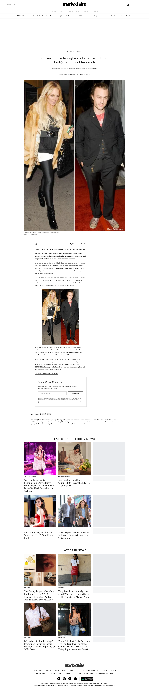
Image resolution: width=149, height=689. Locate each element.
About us (69, 673)
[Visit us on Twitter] (58, 678)
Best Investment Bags (91, 16)
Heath (66, 268)
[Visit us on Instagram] (64, 678)
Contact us (74, 670)
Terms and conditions (90, 670)
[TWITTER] (43, 414)
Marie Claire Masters (48, 16)
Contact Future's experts (56, 670)
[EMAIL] (50, 414)
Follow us (74, 243)
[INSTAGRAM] (45, 414)
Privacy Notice (41, 399)
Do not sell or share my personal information (95, 673)
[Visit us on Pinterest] (75, 678)
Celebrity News (74, 51)
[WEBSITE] (48, 414)
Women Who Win (126, 16)
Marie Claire (64, 74)
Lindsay (51, 359)
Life (77, 11)
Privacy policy (41, 673)
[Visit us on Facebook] (69, 678)
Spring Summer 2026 (63, 16)
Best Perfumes (104, 16)
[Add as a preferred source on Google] (98, 679)
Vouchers (94, 11)
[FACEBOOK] (40, 414)
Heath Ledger (69, 256)
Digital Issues (115, 16)
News (88, 74)
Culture (85, 11)
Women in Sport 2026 (33, 16)
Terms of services (57, 398)
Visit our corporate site (100, 683)
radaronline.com (45, 265)
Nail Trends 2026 (77, 16)
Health (70, 11)
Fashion (54, 11)
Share (39, 243)
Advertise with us (109, 670)
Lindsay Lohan (77, 253)
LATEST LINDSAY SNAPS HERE (46, 374)
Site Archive (37, 670)
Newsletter (83, 243)
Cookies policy (57, 673)
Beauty (62, 11)
